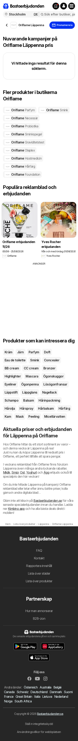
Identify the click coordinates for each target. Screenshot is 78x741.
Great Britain (24, 697)
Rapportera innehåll (39, 566)
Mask (20, 416)
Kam (8, 416)
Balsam (28, 400)
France (9, 697)
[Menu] (71, 6)
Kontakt (39, 558)
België (57, 687)
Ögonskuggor (53, 376)
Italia (37, 697)
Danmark (56, 692)
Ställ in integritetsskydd (39, 724)
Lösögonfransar (55, 384)
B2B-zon (39, 618)
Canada (9, 692)
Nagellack (49, 392)
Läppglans (29, 392)
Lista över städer (39, 573)
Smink (34, 360)
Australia (45, 687)
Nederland (61, 697)
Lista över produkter (39, 581)
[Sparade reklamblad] (55, 6)
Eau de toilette (15, 360)
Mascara (32, 376)
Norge (8, 701)
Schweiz (22, 692)
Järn (20, 352)
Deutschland (38, 692)
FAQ (39, 550)
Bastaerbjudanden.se (47, 501)
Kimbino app (16, 509)
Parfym (34, 352)
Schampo (11, 400)
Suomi (68, 692)
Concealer (51, 360)
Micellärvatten (54, 416)
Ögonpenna (30, 384)
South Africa (23, 701)
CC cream (31, 368)
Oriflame (23, 110)
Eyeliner (10, 384)
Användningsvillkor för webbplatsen (39, 732)
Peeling (33, 416)
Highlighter (13, 376)
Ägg (46, 472)
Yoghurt (31, 472)
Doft (47, 352)
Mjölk (6, 472)
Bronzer (49, 368)
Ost (22, 472)
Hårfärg (64, 408)
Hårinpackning (49, 400)
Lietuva (47, 697)
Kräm (8, 352)
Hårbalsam (46, 408)
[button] (63, 6)
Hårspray (26, 408)
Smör (15, 472)
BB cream (12, 368)
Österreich (31, 687)
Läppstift (11, 392)
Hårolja (10, 408)
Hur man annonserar (39, 611)
